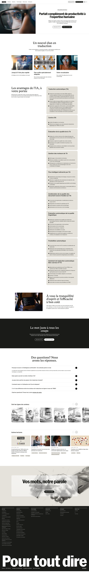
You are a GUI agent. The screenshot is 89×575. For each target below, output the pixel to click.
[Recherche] (85, 2)
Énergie (17, 523)
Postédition (4, 512)
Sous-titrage (4, 533)
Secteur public (19, 526)
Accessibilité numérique (6, 543)
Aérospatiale (18, 510)
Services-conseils (5, 536)
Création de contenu (6, 520)
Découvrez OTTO (39, 339)
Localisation (4, 515)
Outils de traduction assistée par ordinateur (37, 514)
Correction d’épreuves (6, 524)
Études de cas (48, 510)
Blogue (47, 512)
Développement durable (64, 512)
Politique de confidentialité (17, 568)
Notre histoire (62, 510)
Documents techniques (20, 537)
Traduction (4, 510)
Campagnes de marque (20, 529)
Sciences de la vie (19, 524)
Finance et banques (20, 515)
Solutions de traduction (55, 454)
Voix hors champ (5, 530)
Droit (17, 521)
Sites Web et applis (20, 535)
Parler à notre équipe (49, 339)
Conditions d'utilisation (27, 568)
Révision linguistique (5, 523)
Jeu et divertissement (20, 520)
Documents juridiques (20, 532)
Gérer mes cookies (36, 568)
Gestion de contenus (6, 538)
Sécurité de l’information (35, 516)
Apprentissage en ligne (6, 528)
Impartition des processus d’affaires (7, 540)
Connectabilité (34, 510)
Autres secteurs (19, 527)
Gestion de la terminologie (7, 545)
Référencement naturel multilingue (6, 527)
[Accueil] (4, 2)
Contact (61, 515)
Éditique (3, 518)
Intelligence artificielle (35, 512)
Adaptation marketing (6, 521)
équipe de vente (37, 392)
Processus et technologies (7, 542)
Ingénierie (18, 518)
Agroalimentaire (19, 512)
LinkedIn (76, 510)
